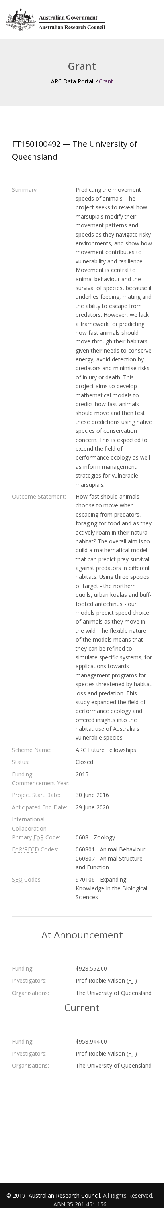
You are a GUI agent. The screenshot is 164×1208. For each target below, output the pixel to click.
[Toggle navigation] (147, 15)
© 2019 (16, 1195)
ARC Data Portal (72, 81)
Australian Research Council (64, 1195)
